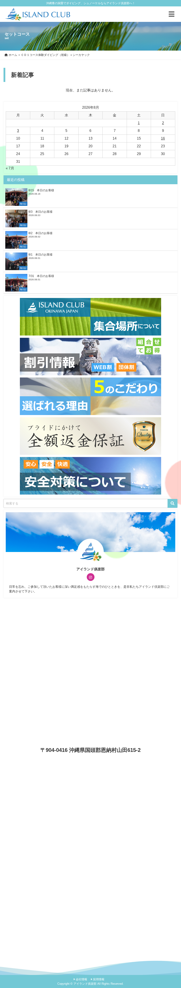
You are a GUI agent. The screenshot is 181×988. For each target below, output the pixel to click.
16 (163, 138)
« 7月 (10, 168)
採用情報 (98, 979)
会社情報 (81, 979)
